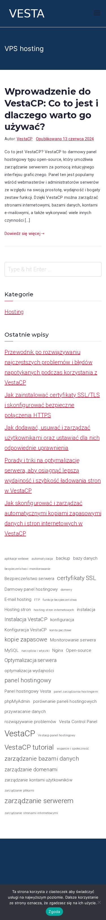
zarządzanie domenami (31, 769)
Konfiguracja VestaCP (26, 629)
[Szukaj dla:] (53, 269)
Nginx (57, 650)
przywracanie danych (25, 711)
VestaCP (25, 139)
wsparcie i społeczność (73, 748)
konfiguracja (62, 619)
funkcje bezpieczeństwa (60, 600)
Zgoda (54, 911)
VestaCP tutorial (29, 747)
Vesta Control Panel (78, 721)
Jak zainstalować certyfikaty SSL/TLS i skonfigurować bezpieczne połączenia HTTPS (52, 405)
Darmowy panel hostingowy (31, 589)
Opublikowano (65, 139)
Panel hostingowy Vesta (28, 691)
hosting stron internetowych (54, 610)
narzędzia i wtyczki (35, 651)
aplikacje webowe (17, 559)
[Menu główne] (96, 13)
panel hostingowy (28, 680)
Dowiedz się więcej (22, 233)
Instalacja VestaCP (26, 619)
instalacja (86, 609)
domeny (66, 590)
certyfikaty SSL (76, 578)
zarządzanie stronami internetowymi (31, 813)
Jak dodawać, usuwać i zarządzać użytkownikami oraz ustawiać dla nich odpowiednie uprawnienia (52, 437)
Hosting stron (18, 609)
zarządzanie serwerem (39, 801)
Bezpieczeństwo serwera (29, 578)
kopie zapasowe (26, 639)
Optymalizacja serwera (31, 660)
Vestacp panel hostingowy (56, 735)
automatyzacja (42, 559)
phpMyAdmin (17, 701)
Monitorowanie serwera (73, 640)
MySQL (12, 650)
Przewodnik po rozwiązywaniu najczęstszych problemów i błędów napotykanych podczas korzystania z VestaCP (51, 367)
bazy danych (85, 558)
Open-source (79, 650)
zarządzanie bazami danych (42, 758)
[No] (99, 902)
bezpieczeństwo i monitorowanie (28, 569)
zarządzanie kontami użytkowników (38, 780)
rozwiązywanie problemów (30, 721)
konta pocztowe (60, 630)
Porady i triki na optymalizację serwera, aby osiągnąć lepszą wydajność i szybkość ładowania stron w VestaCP (53, 475)
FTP (37, 600)
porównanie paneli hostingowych (65, 701)
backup (63, 558)
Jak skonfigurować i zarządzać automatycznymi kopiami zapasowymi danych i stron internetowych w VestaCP (53, 518)
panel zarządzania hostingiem (76, 692)
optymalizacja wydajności (29, 670)
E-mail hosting (18, 599)
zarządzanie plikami (19, 790)
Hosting (14, 311)
